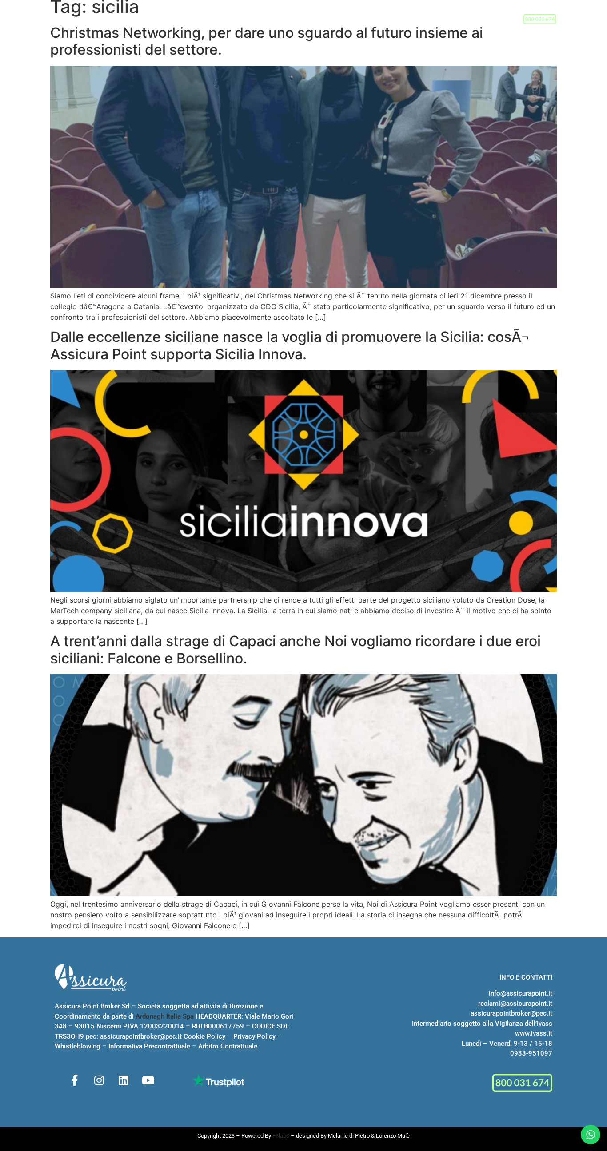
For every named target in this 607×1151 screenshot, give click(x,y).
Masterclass (311, 19)
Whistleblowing (77, 1046)
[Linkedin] (123, 1080)
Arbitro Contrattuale (227, 1046)
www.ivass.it (533, 1033)
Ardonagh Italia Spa (165, 1016)
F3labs (280, 1135)
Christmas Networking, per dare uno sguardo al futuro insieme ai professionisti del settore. (266, 41)
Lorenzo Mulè (393, 1135)
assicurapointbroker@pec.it (141, 1036)
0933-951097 (531, 1053)
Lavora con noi (370, 19)
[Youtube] (148, 1080)
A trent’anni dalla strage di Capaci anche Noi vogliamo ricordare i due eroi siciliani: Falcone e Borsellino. (295, 649)
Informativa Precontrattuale (149, 1046)
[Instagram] (99, 1080)
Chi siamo (205, 19)
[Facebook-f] (75, 1080)
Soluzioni (255, 19)
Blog (415, 19)
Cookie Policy (204, 1036)
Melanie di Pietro (349, 1135)
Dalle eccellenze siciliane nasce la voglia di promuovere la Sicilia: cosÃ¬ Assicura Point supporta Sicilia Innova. (289, 345)
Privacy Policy (254, 1036)
